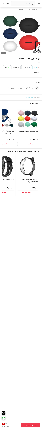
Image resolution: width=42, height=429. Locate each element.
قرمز (35, 67)
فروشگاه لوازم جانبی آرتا (34, 9)
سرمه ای (25, 67)
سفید (35, 72)
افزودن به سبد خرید (30, 425)
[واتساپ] (3, 418)
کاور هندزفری (22, 9)
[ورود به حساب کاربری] (7, 4)
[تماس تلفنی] (3, 413)
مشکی (15, 67)
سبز (6, 67)
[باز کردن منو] (38, 3)
